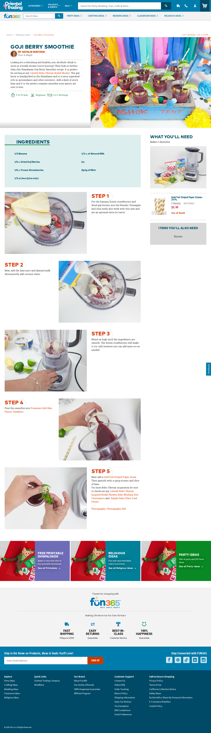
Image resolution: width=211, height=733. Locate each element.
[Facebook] (169, 660)
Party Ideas (9, 680)
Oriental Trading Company (47, 680)
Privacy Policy (156, 680)
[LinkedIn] (195, 660)
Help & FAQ (119, 684)
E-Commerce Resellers (160, 701)
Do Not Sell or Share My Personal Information (170, 697)
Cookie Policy (155, 706)
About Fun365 (80, 680)
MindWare (39, 684)
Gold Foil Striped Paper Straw (120, 477)
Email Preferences (123, 714)
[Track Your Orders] (178, 6)
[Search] (166, 6)
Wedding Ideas (23, 35)
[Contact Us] (186, 6)
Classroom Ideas (12, 693)
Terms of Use (155, 684)
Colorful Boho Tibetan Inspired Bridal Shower (112, 492)
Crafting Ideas (11, 684)
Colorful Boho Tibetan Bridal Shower (50, 73)
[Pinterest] (178, 660)
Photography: (99, 508)
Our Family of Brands (84, 684)
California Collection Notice (162, 689)
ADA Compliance (122, 710)
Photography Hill (116, 508)
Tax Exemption (121, 706)
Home (9, 35)
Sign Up (95, 660)
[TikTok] (186, 660)
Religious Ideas (11, 697)
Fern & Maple (25, 55)
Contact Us (119, 680)
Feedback (208, 369)
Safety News (155, 693)
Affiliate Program (82, 693)
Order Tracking (121, 689)
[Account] (195, 6)
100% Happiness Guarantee (87, 689)
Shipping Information (124, 697)
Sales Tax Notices (122, 701)
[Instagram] (203, 660)
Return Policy (120, 693)
